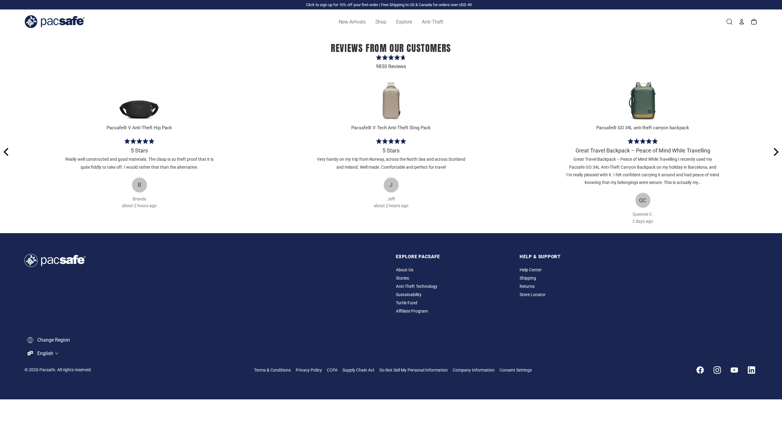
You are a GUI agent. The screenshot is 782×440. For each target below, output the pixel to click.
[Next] (775, 152)
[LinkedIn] (751, 370)
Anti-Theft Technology (416, 286)
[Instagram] (717, 370)
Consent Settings (515, 370)
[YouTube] (734, 370)
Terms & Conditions (272, 370)
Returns (527, 286)
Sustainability (409, 294)
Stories (402, 278)
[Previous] (6, 152)
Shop (380, 22)
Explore (404, 22)
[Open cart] (754, 21)
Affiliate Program (412, 311)
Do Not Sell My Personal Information (413, 370)
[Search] (729, 21)
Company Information (474, 370)
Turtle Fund (406, 303)
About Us (404, 270)
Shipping (528, 278)
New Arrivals (352, 22)
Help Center (531, 270)
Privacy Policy (309, 370)
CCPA (332, 370)
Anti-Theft (432, 22)
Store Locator (533, 294)
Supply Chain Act (358, 370)
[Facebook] (700, 370)
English (45, 353)
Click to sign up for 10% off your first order (342, 4)
